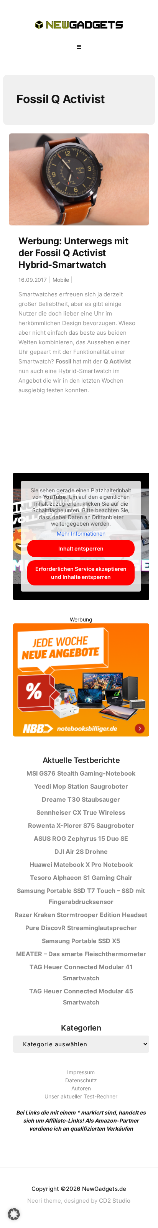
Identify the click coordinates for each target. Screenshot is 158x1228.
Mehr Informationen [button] (81, 533)
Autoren (81, 1088)
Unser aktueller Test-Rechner (80, 1096)
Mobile (61, 279)
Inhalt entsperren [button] (81, 548)
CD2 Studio (114, 1200)
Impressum (81, 1072)
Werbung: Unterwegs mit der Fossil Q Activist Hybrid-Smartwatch (73, 252)
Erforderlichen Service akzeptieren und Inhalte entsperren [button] (81, 573)
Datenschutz (81, 1080)
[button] (14, 1214)
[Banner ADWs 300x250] (81, 681)
